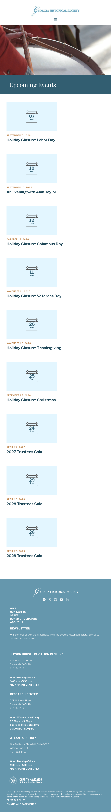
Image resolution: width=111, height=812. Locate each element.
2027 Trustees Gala (24, 452)
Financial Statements (21, 804)
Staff (14, 615)
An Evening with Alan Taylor (31, 192)
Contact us (18, 612)
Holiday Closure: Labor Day (31, 140)
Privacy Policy (16, 800)
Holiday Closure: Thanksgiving (34, 348)
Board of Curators (24, 619)
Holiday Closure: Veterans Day (34, 296)
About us (16, 622)
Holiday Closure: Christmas (31, 400)
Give (13, 608)
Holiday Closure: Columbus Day (35, 244)
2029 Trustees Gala (24, 555)
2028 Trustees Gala (24, 504)
